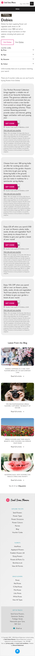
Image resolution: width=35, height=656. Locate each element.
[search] (32, 4)
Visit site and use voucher (12, 130)
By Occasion (5, 59)
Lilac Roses (17, 593)
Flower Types (17, 516)
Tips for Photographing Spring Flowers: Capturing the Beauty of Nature (18, 406)
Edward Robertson (18, 645)
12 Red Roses (17, 587)
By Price (3, 50)
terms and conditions (22, 643)
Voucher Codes (17, 532)
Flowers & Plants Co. (17, 560)
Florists (17, 526)
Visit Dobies (7, 42)
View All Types (17, 600)
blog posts (22, 486)
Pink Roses (17, 590)
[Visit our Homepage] (17, 500)
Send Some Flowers (10, 639)
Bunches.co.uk (17, 563)
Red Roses (17, 583)
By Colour (4, 64)
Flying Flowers (17, 556)
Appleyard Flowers (17, 550)
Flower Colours (17, 522)
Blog (17, 529)
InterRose (17, 546)
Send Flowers (17, 513)
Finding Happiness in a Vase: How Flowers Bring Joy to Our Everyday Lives (17, 370)
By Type (3, 55)
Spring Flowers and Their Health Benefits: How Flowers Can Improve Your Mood (17, 441)
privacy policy (10, 643)
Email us (19, 628)
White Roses (17, 597)
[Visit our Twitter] (17, 651)
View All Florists (17, 566)
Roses (17, 580)
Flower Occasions (17, 519)
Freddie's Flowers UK (17, 553)
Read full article (16, 376)
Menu (18, 9)
